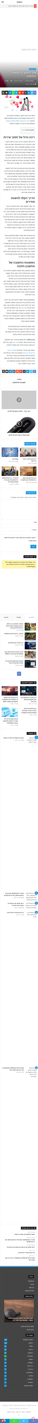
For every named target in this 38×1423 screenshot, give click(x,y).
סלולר (31, 1346)
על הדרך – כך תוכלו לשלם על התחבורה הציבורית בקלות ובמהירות (10, 480)
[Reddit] (19, 93)
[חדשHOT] (19, 2)
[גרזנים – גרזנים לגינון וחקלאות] (30, 636)
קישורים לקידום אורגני (27, 1326)
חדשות (30, 1343)
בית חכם (30, 1366)
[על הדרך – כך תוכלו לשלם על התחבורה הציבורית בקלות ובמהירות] (10, 471)
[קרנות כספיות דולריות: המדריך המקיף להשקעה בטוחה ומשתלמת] (10, 712)
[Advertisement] (19, 27)
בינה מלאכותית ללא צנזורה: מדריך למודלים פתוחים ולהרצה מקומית (28, 710)
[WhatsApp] (13, 93)
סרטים (31, 1376)
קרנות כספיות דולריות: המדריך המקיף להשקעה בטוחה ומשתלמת (10, 721)
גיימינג (31, 1349)
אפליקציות (29, 1372)
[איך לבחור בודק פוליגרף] (30, 645)
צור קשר (31, 1287)
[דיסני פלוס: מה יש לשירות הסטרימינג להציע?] (30, 906)
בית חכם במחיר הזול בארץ (15, 912)
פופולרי (18, 617)
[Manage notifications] (33, 1418)
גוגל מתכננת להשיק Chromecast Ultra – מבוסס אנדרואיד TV (20, 1319)
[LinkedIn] (28, 93)
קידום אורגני (30, 1329)
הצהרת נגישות (29, 1290)
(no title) (15, 459)
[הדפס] (3, 93)
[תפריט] (3, 2)
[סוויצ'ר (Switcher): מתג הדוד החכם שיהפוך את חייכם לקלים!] (30, 896)
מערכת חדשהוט (29, 81)
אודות (32, 1284)
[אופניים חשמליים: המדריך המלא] (30, 814)
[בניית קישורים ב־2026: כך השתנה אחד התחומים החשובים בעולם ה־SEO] (10, 690)
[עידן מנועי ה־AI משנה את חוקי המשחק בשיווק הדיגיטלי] (28, 690)
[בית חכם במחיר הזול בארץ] (30, 988)
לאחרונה (31, 617)
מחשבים (30, 1379)
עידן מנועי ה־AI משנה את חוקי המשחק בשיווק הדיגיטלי (28, 699)
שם (34, 522)
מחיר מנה (15, 342)
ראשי (33, 49)
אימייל (34, 530)
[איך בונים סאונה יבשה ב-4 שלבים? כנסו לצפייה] (28, 471)
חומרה (31, 1359)
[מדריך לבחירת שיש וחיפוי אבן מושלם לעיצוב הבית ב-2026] (30, 655)
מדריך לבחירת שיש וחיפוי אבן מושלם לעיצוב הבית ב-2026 (16, 6)
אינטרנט (30, 1353)
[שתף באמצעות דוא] (6, 93)
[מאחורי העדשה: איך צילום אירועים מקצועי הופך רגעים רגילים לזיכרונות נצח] (30, 627)
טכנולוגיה (30, 1356)
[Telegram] (10, 93)
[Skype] (16, 93)
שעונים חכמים (28, 1385)
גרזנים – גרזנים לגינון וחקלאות (13, 633)
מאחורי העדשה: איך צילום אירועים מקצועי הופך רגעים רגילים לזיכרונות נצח (14, 626)
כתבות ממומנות (26, 49)
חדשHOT (31, 1281)
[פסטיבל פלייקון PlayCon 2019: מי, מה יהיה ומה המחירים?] (30, 1144)
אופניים (30, 1382)
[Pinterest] (22, 93)
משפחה (30, 1362)
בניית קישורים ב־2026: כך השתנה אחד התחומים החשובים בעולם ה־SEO (10, 699)
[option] (19, 1311)
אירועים (30, 1369)
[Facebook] (35, 93)
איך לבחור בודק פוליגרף (15, 643)
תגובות (6, 617)
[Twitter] (32, 93)
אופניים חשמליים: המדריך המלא (13, 738)
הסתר (24, 130)
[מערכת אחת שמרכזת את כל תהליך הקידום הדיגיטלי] (30, 664)
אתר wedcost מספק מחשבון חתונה (17, 121)
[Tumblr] (25, 93)
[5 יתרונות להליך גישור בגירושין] (28, 452)
